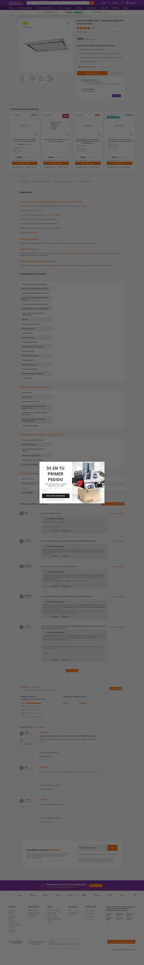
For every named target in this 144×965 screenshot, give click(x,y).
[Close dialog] (102, 463)
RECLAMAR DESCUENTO (56, 496)
